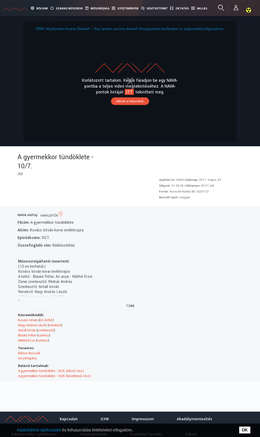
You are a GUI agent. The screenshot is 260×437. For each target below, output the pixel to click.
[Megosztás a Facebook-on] (228, 215)
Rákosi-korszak (29, 353)
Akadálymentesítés (194, 419)
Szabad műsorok (69, 8)
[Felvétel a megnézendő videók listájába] (201, 215)
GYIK (105, 419)
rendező (55, 325)
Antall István (27, 330)
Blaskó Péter (27, 335)
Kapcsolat (69, 419)
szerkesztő (46, 330)
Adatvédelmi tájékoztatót (39, 430)
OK (245, 430)
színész (43, 335)
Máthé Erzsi (26, 340)
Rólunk (42, 8)
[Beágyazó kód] (219, 215)
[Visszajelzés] (237, 215)
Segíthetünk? (157, 8)
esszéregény (27, 358)
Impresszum (143, 419)
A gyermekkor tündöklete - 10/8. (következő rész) (54, 376)
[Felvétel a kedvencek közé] (192, 215)
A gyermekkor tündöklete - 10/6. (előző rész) (51, 371)
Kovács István (28, 320)
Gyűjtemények (128, 8)
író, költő (46, 320)
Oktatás (182, 8)
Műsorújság (100, 8)
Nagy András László (32, 325)
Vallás (202, 8)
